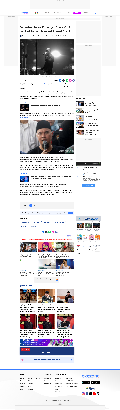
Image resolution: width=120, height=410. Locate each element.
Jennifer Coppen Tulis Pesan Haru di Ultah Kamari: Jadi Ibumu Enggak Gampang (92, 132)
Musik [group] (77, 13)
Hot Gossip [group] (57, 13)
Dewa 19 (42, 84)
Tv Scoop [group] (87, 13)
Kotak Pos (58, 386)
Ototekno (31, 381)
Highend (30, 383)
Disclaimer (69, 378)
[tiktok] (97, 393)
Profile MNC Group (72, 383)
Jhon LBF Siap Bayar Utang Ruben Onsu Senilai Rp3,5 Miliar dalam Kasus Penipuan (92, 104)
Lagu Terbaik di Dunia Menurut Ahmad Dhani (45, 105)
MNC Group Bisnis (71, 386)
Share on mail (70, 80)
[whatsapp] (67, 80)
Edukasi (30, 389)
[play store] (86, 382)
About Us (58, 378)
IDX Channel (47, 383)
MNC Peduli (69, 381)
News (22, 378)
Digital (38, 378)
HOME (21, 23)
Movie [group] (68, 13)
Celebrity (23, 386)
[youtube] (94, 393)
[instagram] (83, 393)
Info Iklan (58, 392)
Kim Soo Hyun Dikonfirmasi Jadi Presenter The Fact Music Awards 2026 (91, 118)
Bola (21, 389)
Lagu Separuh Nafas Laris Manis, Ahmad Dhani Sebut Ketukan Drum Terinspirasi (51, 177)
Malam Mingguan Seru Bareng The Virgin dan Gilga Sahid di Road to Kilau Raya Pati (92, 125)
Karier (57, 389)
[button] (90, 12)
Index (38, 381)
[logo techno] (25, 13)
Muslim (30, 386)
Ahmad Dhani (24, 117)
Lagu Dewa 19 (25, 222)
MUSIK (39, 23)
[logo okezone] (91, 376)
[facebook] (87, 393)
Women (22, 383)
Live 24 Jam (45, 352)
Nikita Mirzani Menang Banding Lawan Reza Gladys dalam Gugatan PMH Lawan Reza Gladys (92, 111)
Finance (22, 381)
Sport (30, 378)
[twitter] (90, 393)
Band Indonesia (59, 222)
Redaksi (57, 381)
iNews (46, 381)
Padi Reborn (36, 222)
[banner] (46, 345)
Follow (70, 213)
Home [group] (47, 13)
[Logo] (36, 13)
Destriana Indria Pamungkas (31, 35)
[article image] (80, 103)
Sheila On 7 (47, 222)
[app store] (95, 382)
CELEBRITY (30, 23)
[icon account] (21, 36)
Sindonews (47, 378)
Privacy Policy (59, 383)
